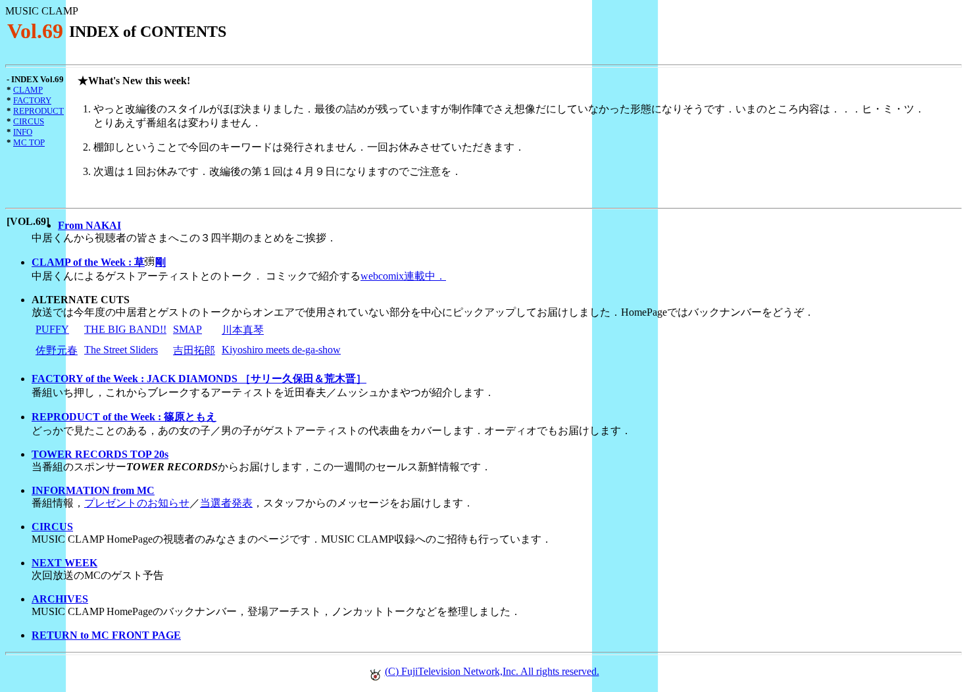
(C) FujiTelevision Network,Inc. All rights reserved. (492, 671)
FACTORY (32, 100)
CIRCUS (28, 121)
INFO (22, 132)
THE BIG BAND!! (125, 329)
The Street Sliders (121, 349)
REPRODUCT (38, 111)
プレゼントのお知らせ (136, 502)
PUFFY (52, 329)
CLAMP (28, 90)
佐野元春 (57, 350)
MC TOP (29, 142)
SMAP (187, 329)
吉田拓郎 (194, 350)
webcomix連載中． (403, 276)
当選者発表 (226, 502)
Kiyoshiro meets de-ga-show (281, 349)
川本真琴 (243, 329)
